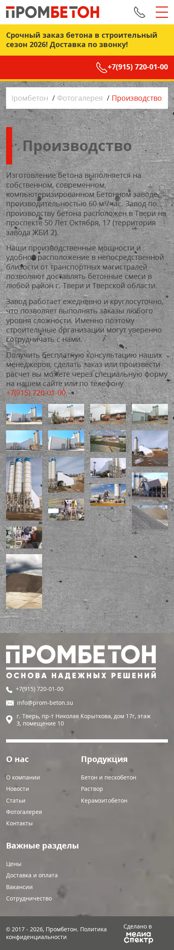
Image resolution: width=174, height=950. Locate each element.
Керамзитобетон (104, 800)
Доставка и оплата (32, 875)
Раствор (92, 788)
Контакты (19, 823)
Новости (17, 788)
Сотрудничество (29, 898)
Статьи (15, 800)
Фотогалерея (24, 812)
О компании (23, 777)
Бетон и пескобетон (108, 777)
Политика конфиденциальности (56, 932)
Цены (13, 864)
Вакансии (19, 887)
